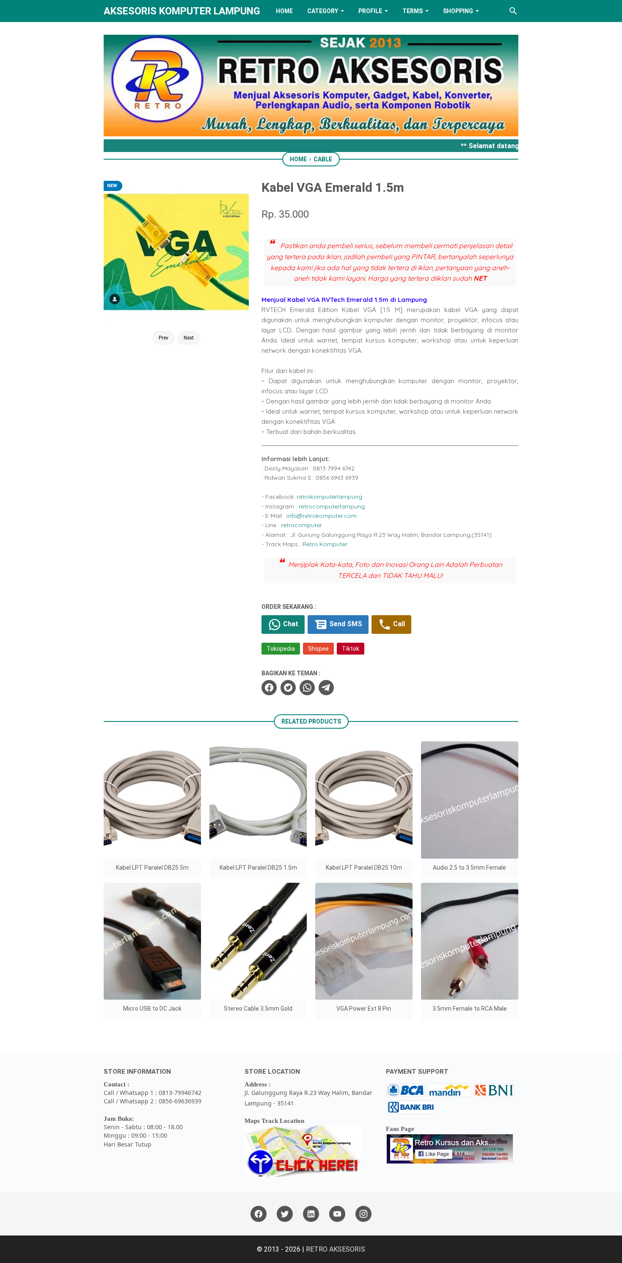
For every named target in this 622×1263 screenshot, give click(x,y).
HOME (284, 11)
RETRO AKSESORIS (335, 1249)
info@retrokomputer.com (321, 516)
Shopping (458, 11)
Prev (163, 338)
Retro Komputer (325, 544)
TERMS (412, 11)
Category (322, 11)
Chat (289, 624)
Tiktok (350, 648)
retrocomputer (301, 525)
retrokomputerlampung (329, 496)
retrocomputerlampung (332, 506)
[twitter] (288, 687)
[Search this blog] (513, 11)
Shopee (318, 648)
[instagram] (363, 1214)
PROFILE (370, 11)
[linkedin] (311, 1214)
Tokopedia (281, 648)
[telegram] (326, 687)
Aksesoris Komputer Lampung (182, 11)
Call (398, 624)
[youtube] (337, 1214)
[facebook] (269, 687)
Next (189, 338)
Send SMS (345, 624)
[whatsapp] (307, 687)
